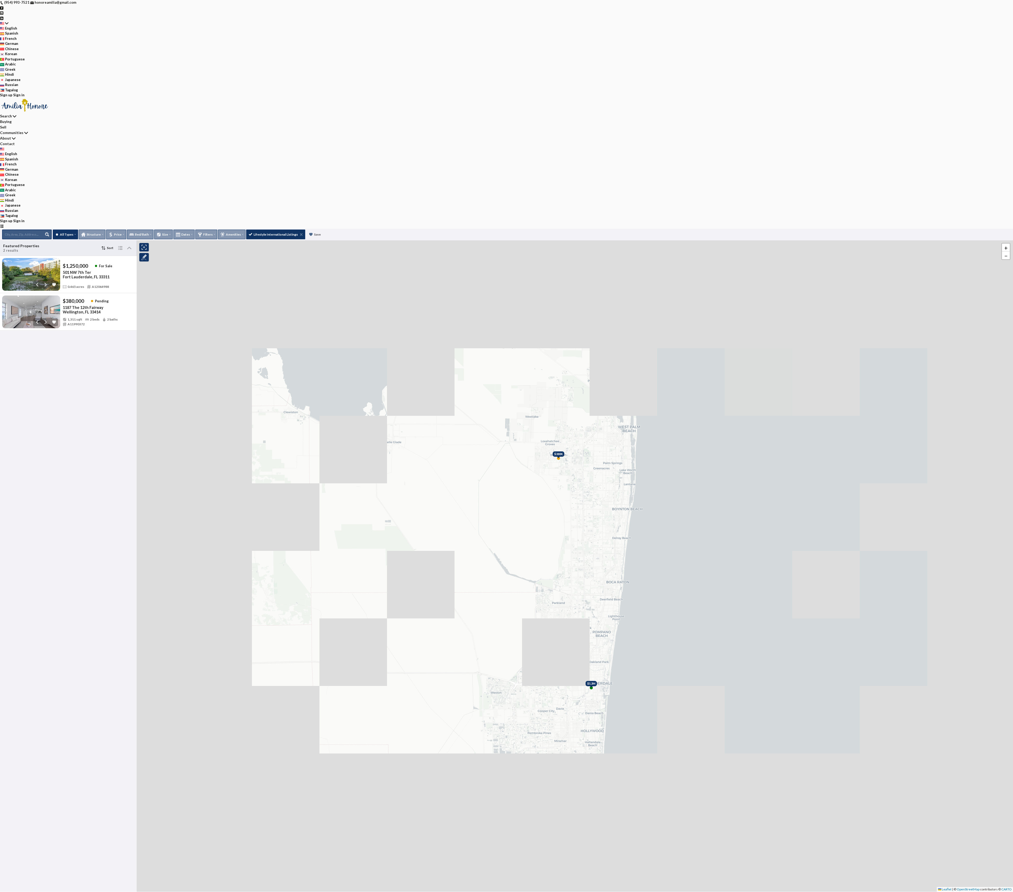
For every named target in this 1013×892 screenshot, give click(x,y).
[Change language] (4, 23)
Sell (3, 127)
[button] (1006, 247)
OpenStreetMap (968, 889)
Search (6, 116)
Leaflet (946, 889)
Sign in (19, 95)
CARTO (1006, 889)
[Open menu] (1, 226)
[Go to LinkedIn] (1, 18)
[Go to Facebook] (1, 8)
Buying (6, 121)
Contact (7, 143)
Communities (11, 132)
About (5, 138)
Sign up (6, 95)
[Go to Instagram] (1, 13)
